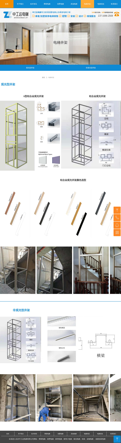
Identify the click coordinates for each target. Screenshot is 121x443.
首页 (43, 77)
